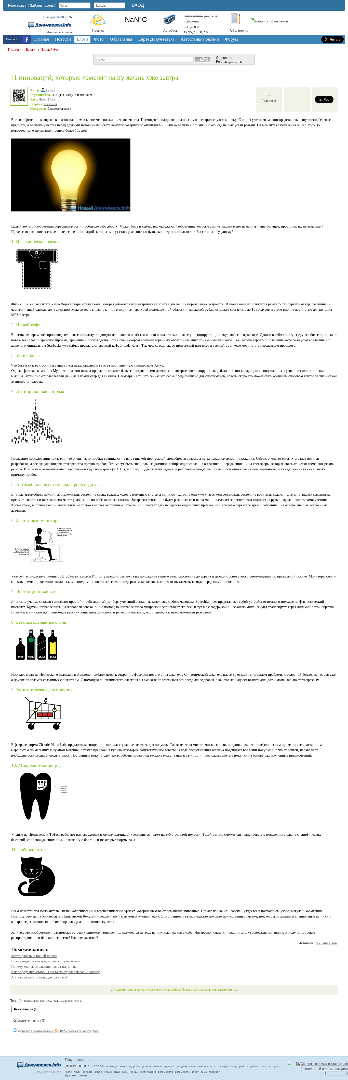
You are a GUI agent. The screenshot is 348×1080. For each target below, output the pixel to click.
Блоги (30, 49)
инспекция (111, 1066)
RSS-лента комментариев (79, 1031)
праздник (181, 1066)
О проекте (224, 57)
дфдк (117, 1071)
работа (243, 1066)
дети (263, 1066)
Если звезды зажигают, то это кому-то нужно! (47, 961)
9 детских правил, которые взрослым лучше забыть (147, 989)
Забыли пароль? (43, 5)
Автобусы (170, 30)
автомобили (165, 1071)
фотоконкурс (221, 1066)
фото (68, 1071)
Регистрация (17, 5)
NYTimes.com (326, 943)
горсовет (214, 1071)
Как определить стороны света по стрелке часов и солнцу (55, 972)
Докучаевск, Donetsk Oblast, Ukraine (136, 19)
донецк (146, 1066)
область (87, 1071)
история (273, 1066)
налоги (97, 1065)
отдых (108, 1071)
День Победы (130, 1071)
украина (169, 1066)
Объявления (239, 30)
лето (192, 1066)
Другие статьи (76, 1075)
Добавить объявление (271, 21)
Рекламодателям (229, 61)
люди (56, 1000)
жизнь (78, 1000)
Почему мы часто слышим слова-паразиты (43, 967)
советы (157, 1066)
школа (98, 1071)
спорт (195, 1071)
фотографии (148, 1071)
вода (234, 1066)
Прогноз (98, 30)
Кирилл (50, 90)
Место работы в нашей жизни (34, 956)
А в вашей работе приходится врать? (39, 977)
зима (204, 1071)
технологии (31, 1000)
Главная (14, 49)
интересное (204, 1066)
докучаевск (77, 1065)
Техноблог (50, 104)
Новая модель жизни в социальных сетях (208, 989)
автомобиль (182, 1071)
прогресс (45, 1000)
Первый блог (50, 49)
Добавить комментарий (36, 1031)
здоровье (66, 1000)
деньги (254, 1066)
